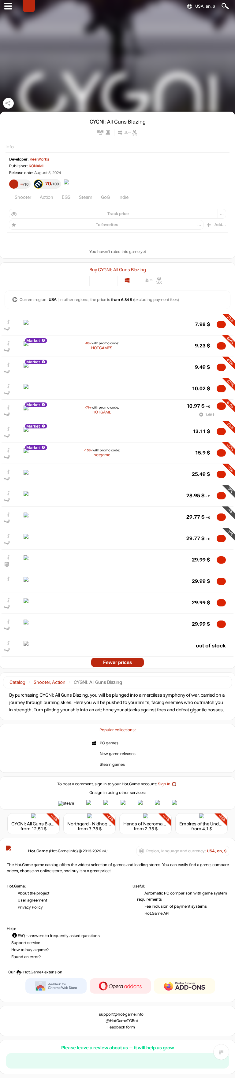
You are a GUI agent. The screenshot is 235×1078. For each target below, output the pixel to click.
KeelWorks (39, 159)
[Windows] (127, 280)
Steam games (112, 764)
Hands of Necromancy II (148, 823)
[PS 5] (148, 280)
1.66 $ (209, 414)
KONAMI (36, 166)
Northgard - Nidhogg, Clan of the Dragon (109, 823)
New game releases (117, 754)
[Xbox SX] (159, 280)
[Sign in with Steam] (66, 803)
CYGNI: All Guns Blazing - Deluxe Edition (51, 823)
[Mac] (138, 280)
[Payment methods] (80, 280)
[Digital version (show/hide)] (98, 280)
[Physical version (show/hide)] (108, 280)
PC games (109, 743)
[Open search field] (225, 6)
